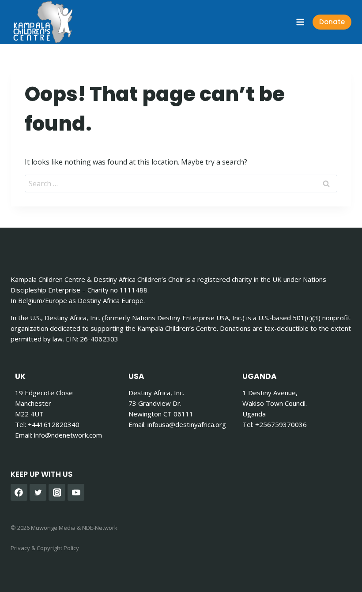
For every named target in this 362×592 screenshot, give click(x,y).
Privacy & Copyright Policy (45, 548)
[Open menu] (300, 22)
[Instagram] (57, 492)
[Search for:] (181, 183)
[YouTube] (76, 492)
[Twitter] (38, 492)
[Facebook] (19, 492)
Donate (332, 21)
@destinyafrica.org (186, 424)
